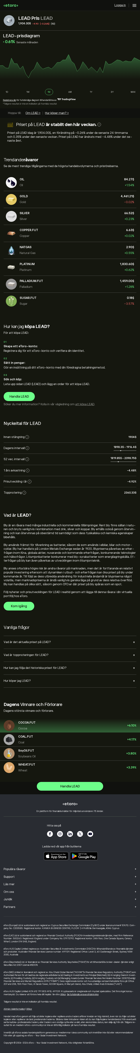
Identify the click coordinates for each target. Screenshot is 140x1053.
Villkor (63, 994)
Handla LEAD (19, 396)
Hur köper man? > (57, 113)
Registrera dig (9, 100)
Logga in (120, 5)
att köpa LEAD (84, 404)
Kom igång (19, 606)
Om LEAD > (33, 113)
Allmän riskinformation (14, 1009)
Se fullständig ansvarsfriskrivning (83, 994)
